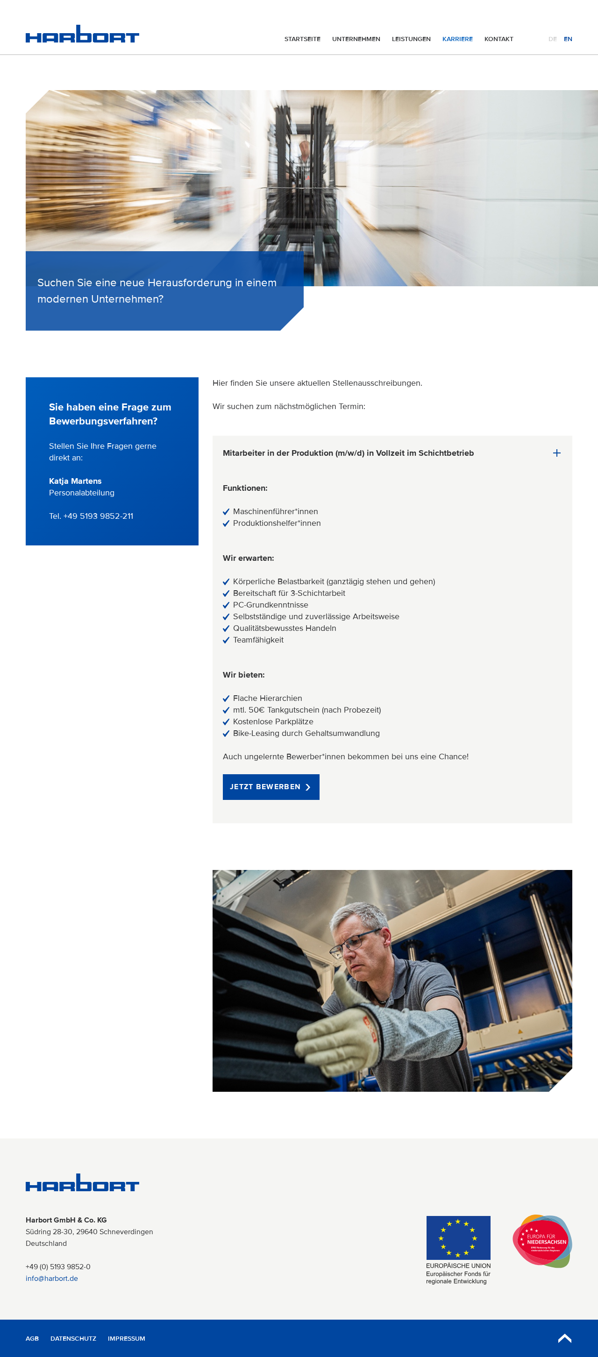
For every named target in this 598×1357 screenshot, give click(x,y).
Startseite (302, 39)
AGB (32, 1339)
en (568, 39)
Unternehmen (356, 39)
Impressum (126, 1339)
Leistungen (411, 39)
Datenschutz (73, 1339)
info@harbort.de (52, 1278)
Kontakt (498, 39)
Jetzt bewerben (265, 787)
